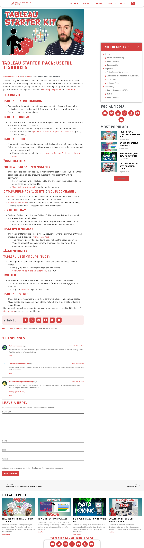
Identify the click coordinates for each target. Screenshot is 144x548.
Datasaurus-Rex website (24, 191)
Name (4, 441)
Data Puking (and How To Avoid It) (128, 154)
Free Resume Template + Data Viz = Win (130, 134)
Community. (70, 89)
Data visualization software (19, 364)
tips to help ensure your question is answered (53, 131)
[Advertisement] (121, 25)
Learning (46, 89)
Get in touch (9, 311)
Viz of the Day (14, 210)
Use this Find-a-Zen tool (23, 187)
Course (99, 3)
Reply (10, 355)
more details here (41, 237)
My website (13, 196)
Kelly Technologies (15, 346)
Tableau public (15, 139)
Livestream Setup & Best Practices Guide (129, 166)
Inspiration (57, 89)
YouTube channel (62, 191)
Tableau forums (16, 117)
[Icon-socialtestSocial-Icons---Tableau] (124, 113)
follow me (24, 289)
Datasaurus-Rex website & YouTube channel (123, 76)
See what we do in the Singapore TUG (29, 271)
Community (109, 87)
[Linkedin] (131, 113)
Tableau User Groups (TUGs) (26, 256)
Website (5, 459)
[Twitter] (111, 113)
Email (4, 450)
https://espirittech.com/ (17, 392)
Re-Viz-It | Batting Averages (128, 144)
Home (18, 76)
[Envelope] (121, 120)
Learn (23, 76)
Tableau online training (22, 101)
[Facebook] (137, 113)
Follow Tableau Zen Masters (26, 166)
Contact (123, 3)
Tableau (28, 76)
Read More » (6, 534)
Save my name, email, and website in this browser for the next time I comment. (33, 468)
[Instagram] (118, 113)
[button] (133, 3)
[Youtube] (105, 113)
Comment (6, 412)
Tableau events (15, 294)
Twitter (9, 275)
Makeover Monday (18, 228)
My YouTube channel (17, 202)
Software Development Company (21, 382)
